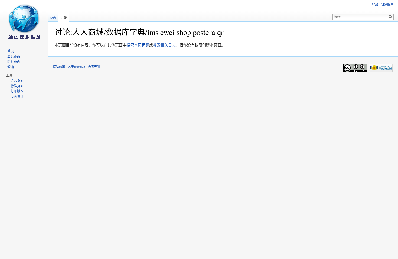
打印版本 (17, 91)
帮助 (10, 67)
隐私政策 (59, 66)
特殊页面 (17, 86)
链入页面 (17, 81)
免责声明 (94, 66)
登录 (375, 5)
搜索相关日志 (164, 45)
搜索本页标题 (137, 45)
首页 (10, 51)
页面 (53, 17)
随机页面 (13, 62)
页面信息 (17, 97)
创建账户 (387, 5)
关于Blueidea (76, 66)
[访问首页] (23, 21)
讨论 (63, 17)
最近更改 (13, 57)
